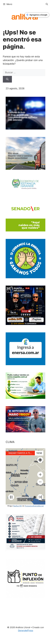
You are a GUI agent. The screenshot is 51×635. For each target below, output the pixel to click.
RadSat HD (17, 506)
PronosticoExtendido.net (34, 506)
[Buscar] (7, 79)
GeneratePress (25, 630)
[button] (40, 475)
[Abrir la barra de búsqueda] (47, 4)
